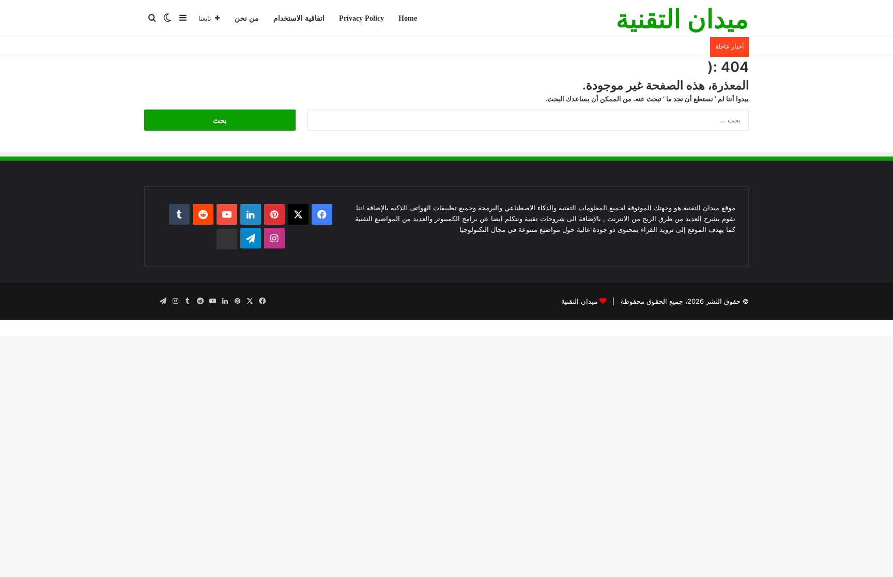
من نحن (247, 18)
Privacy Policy (361, 18)
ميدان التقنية (579, 301)
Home (407, 18)
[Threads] (227, 239)
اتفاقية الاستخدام (299, 18)
